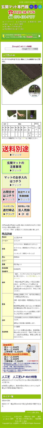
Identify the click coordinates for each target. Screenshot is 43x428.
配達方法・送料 (35, 22)
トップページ (9, 22)
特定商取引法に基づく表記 (14, 29)
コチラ (23, 138)
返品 (6, 24)
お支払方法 (22, 22)
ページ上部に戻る (33, 412)
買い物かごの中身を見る (13, 27)
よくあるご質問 (17, 24)
